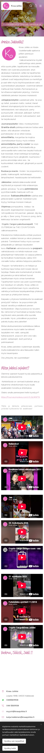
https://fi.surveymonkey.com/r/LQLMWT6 (20, 397)
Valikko (40, 5)
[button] (30, 6)
